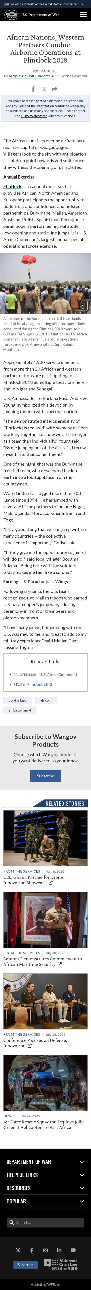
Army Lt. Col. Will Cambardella (31, 76)
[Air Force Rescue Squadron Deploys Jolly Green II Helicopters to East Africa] (45, 1092)
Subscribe (45, 775)
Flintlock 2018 (39, 684)
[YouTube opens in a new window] (73, 1250)
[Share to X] (44, 90)
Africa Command (20, 710)
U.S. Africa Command (58, 674)
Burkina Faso (17, 700)
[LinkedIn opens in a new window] (59, 1250)
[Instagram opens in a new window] (45, 1250)
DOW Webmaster (34, 116)
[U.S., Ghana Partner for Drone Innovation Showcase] (45, 848)
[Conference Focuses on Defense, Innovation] (45, 1011)
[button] (83, 14)
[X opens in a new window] (17, 1250)
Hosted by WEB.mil (45, 1284)
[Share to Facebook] (33, 90)
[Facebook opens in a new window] (31, 1250)
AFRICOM (45, 700)
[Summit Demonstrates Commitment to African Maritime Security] (45, 929)
